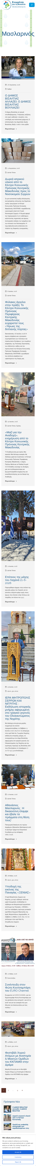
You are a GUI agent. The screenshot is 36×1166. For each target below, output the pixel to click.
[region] (18, 1150)
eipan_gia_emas (12, 691)
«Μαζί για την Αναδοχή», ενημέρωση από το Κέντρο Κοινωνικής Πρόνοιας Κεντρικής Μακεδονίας (17, 440)
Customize (18, 1157)
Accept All (18, 1152)
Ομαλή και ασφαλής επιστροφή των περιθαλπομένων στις (20, 1126)
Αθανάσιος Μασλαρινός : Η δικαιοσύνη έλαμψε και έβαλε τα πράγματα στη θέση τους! (17, 813)
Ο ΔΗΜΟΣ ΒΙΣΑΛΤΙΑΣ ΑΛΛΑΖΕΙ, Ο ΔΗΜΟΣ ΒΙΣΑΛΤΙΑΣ (20, 1109)
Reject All (18, 1162)
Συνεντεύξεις (11, 978)
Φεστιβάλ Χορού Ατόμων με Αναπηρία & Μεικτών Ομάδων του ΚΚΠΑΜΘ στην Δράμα (18, 1058)
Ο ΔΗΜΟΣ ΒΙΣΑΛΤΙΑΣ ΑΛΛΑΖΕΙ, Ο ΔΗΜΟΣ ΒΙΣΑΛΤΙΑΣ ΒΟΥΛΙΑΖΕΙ (18, 101)
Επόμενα (22, 1090)
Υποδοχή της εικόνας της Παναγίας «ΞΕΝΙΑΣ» (17, 889)
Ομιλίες (18, 426)
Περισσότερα (10, 129)
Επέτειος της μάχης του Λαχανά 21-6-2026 (17, 580)
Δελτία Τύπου (11, 172)
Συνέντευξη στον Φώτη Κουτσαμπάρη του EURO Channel (17, 987)
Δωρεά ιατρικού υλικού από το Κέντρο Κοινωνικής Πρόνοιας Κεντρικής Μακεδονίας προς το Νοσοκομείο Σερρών (17, 186)
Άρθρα (9, 89)
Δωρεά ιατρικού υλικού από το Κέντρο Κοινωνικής (21, 1117)
